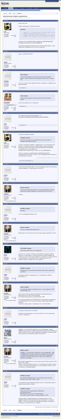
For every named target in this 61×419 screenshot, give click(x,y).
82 (15, 128)
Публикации (22, 8)
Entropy (6, 175)
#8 (57, 183)
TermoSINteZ (7, 102)
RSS (58, 414)
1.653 (15, 342)
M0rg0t (26, 160)
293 (15, 180)
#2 (57, 51)
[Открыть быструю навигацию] (57, 13)
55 (15, 279)
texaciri (5, 254)
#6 (57, 131)
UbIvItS (5, 62)
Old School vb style (5, 414)
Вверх (55, 414)
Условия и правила (56, 416)
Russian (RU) (12, 414)
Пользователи (29, 8)
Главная (5, 8)
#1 (57, 20)
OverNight (6, 81)
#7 (57, 164)
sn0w (24, 17)
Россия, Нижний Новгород (11, 240)
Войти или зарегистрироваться (52, 1)
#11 (57, 243)
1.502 (15, 198)
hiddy (5, 123)
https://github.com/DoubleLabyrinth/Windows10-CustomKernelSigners (33, 117)
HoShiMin (6, 194)
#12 (57, 263)
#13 (57, 282)
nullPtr (5, 318)
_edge (20, 160)
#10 (57, 222)
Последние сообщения (16, 10)
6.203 (15, 67)
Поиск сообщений (6, 10)
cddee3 (5, 274)
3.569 (15, 108)
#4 (57, 91)
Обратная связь (42, 414)
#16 (57, 345)
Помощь (47, 414)
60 (15, 259)
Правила (36, 8)
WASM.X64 (11, 17)
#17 (57, 371)
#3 (57, 70)
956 (15, 36)
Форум (10, 8)
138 (15, 323)
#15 (57, 326)
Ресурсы (16, 8)
